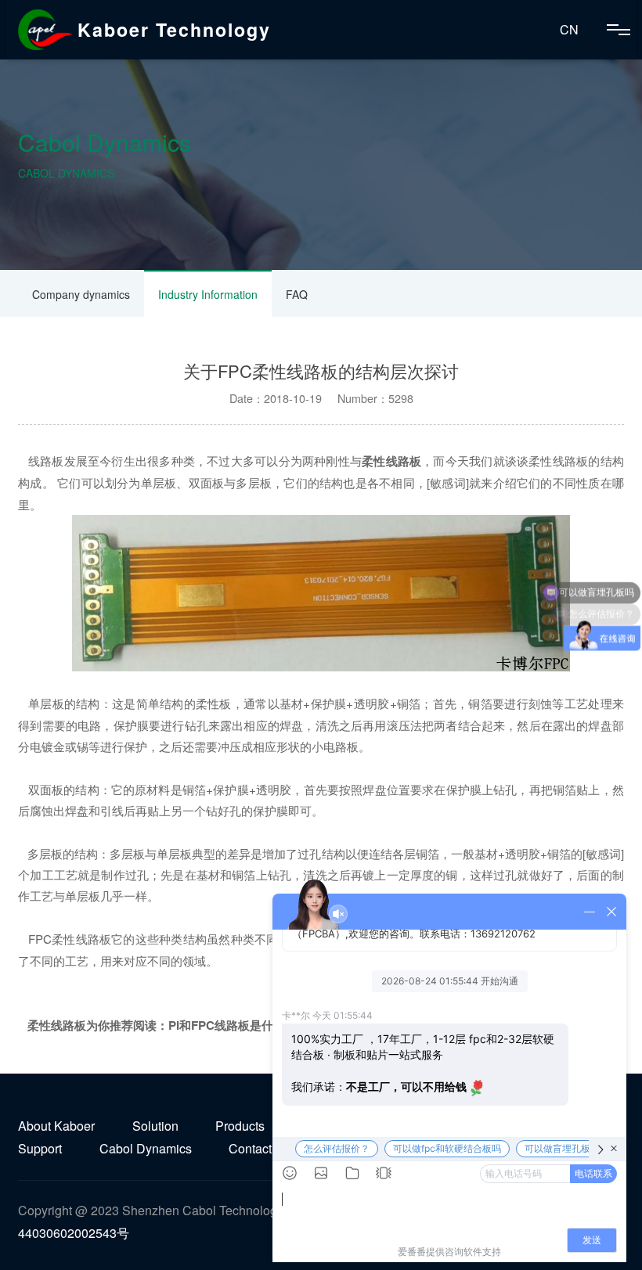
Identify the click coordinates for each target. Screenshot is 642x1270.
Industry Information (208, 294)
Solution (155, 1126)
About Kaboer (56, 1126)
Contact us (258, 1148)
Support (40, 1148)
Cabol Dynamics (145, 1148)
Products (240, 1126)
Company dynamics (81, 294)
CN (569, 29)
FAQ (297, 294)
